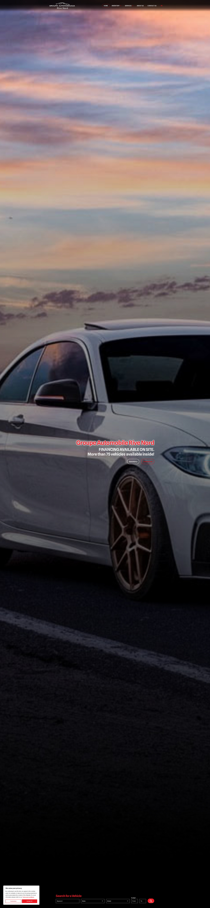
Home (106, 6)
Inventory (116, 6)
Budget (133, 898)
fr (161, 6)
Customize (13, 901)
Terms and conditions (28, 897)
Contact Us (151, 6)
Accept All (29, 901)
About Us (140, 6)
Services (128, 6)
